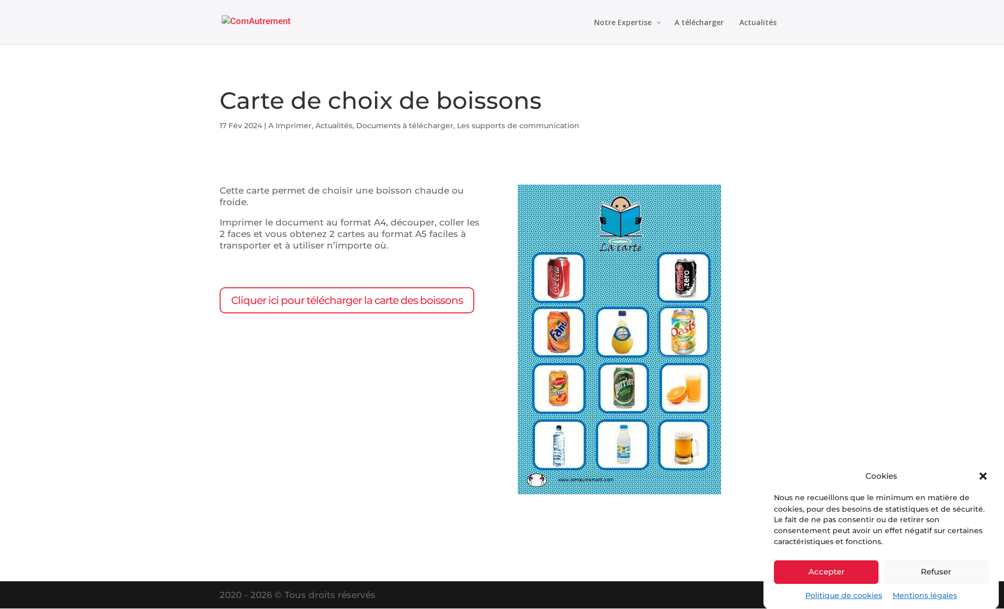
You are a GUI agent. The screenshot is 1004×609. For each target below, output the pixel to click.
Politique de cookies (843, 595)
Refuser (936, 572)
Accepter (826, 572)
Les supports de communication (518, 125)
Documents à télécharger (404, 125)
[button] (983, 476)
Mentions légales (925, 595)
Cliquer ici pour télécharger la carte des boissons (347, 300)
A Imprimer (290, 125)
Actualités (333, 125)
